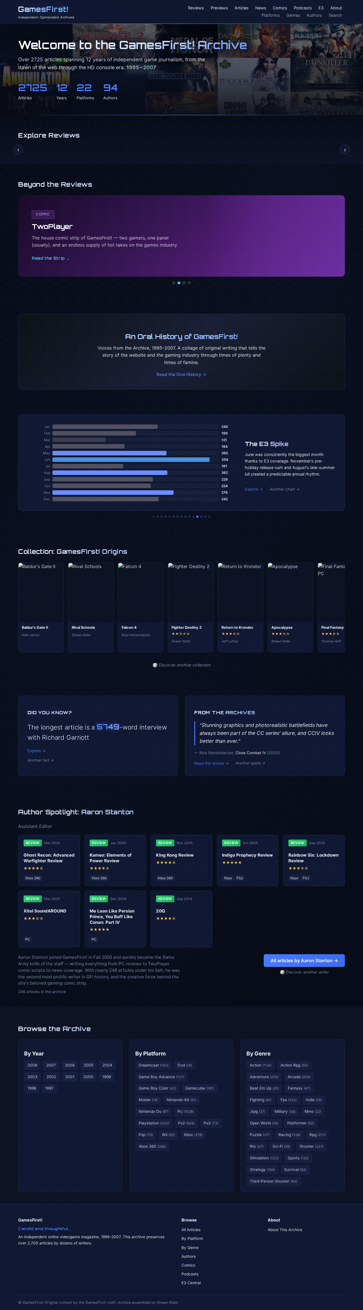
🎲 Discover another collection (182, 665)
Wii (168, 1134)
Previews (219, 8)
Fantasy (299, 1088)
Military (285, 1111)
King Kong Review (175, 855)
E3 (321, 8)
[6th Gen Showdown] (177, 517)
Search (335, 15)
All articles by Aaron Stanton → (304, 960)
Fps (288, 1099)
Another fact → (41, 760)
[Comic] (179, 282)
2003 (32, 1077)
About (336, 8)
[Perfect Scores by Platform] (201, 517)
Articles (242, 8)
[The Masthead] (181, 517)
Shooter (311, 1146)
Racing (289, 1134)
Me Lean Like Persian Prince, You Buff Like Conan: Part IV (112, 916)
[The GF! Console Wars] (154, 517)
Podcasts (303, 8)
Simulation (264, 1158)
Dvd (185, 1065)
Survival (295, 1169)
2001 (69, 1077)
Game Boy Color (157, 1088)
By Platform (150, 1053)
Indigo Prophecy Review (247, 855)
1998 (32, 1088)
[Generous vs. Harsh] (185, 517)
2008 (32, 1065)
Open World (264, 1123)
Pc (186, 1111)
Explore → (254, 489)
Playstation (154, 1123)
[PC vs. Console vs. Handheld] (209, 517)
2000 (88, 1077)
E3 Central (191, 1282)
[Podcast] (173, 282)
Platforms (270, 15)
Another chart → (285, 489)
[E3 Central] (189, 282)
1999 (106, 1077)
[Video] (184, 282)
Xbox (193, 1134)
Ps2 (186, 1123)
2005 (88, 1065)
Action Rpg (294, 1065)
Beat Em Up (264, 1088)
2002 (51, 1077)
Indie (314, 1099)
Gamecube (199, 1088)
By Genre (258, 1053)
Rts (256, 1146)
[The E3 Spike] (197, 517)
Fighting (260, 1099)
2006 (70, 1065)
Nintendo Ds (153, 1111)
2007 (51, 1065)
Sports (298, 1158)
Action (260, 1065)
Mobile (148, 1099)
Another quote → (250, 763)
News (260, 8)
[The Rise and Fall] (169, 517)
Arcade (299, 1077)
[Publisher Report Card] (162, 517)
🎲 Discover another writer (304, 972)
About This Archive (285, 1229)
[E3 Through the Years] (189, 517)
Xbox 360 (152, 1146)
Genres (293, 15)
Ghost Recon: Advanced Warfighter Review (49, 857)
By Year (34, 1053)
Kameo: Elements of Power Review (111, 857)
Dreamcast (153, 1065)
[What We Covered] (173, 517)
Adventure (264, 1077)
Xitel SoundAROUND (45, 911)
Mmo (313, 1111)
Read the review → (211, 763)
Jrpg (257, 1111)
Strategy (262, 1169)
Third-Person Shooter (273, 1181)
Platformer (300, 1123)
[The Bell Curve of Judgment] (165, 517)
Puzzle (259, 1134)
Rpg (317, 1134)
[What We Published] (205, 517)
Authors (314, 15)
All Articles (191, 1229)
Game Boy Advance (161, 1077)
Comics (280, 8)
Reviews (196, 8)
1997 (49, 1088)
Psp (146, 1134)
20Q (160, 911)
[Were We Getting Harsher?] (158, 517)
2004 (107, 1065)
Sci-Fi (281, 1146)
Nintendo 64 (181, 1099)
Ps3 (211, 1123)
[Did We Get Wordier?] (193, 517)
